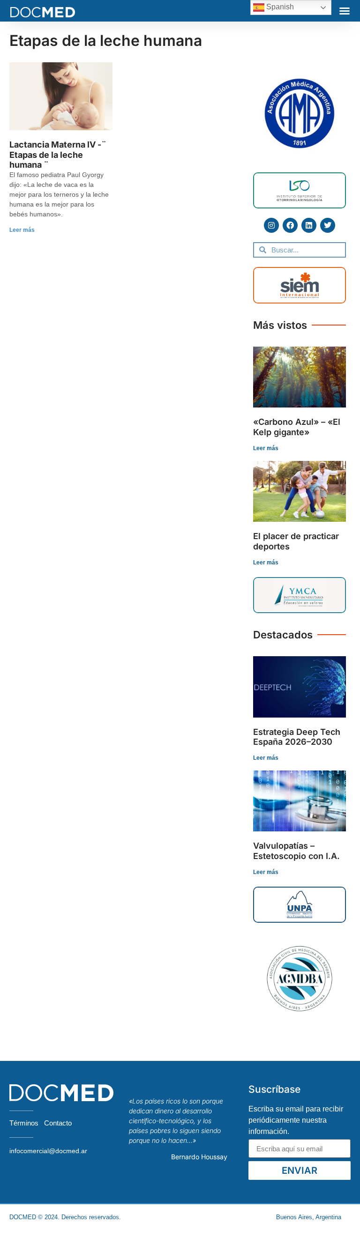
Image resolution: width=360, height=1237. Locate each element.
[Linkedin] (308, 225)
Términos (23, 1123)
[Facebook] (290, 225)
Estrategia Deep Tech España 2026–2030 (296, 737)
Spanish (279, 7)
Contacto (58, 1123)
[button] (344, 10)
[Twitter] (327, 225)
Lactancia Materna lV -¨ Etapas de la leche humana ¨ (57, 155)
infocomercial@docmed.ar (48, 1151)
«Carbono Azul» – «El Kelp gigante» (296, 427)
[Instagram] (271, 225)
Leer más (22, 230)
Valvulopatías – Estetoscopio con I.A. (296, 851)
